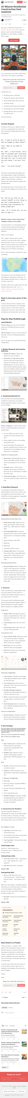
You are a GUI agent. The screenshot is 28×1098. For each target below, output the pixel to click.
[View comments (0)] (6, 24)
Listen (24, 20)
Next (23, 997)
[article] (14, 1034)
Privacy (15, 1086)
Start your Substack (10, 1091)
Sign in (25, 2)
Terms (19, 1086)
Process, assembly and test (7, 1035)
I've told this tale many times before (12, 29)
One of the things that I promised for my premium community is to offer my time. (10, 1059)
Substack (7, 1095)
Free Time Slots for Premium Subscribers (10, 1056)
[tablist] (7, 1007)
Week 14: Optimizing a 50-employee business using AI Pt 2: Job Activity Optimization (10, 1031)
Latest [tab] (6, 1025)
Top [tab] (3, 1025)
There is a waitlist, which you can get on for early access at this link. (12, 289)
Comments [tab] (4, 1007)
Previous (6, 997)
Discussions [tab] (12, 1025)
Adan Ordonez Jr (8, 19)
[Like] (2, 24)
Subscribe (19, 2)
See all (4, 1067)
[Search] (25, 1025)
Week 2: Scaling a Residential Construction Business (10, 1043)
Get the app (21, 1091)
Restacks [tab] (11, 1007)
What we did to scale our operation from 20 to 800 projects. (9, 1046)
